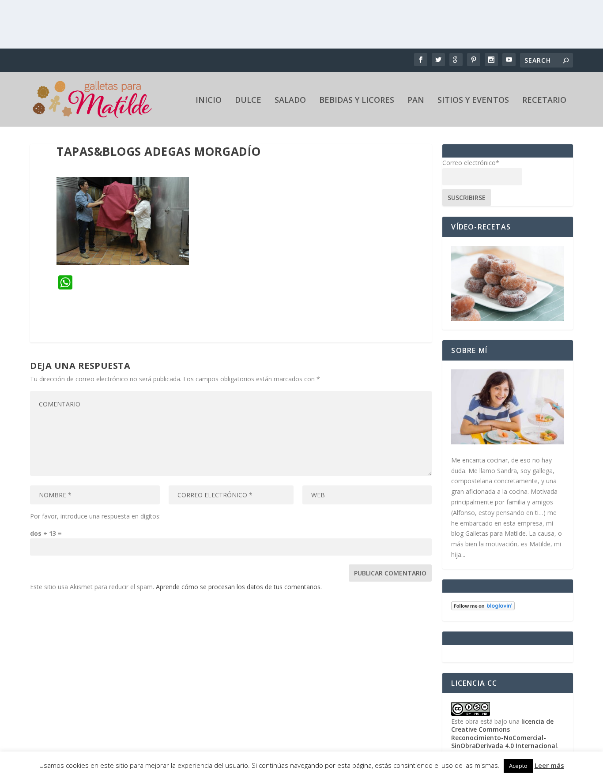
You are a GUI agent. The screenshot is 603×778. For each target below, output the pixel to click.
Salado (290, 100)
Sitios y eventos (473, 100)
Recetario (544, 100)
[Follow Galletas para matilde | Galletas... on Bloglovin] (483, 608)
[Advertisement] (301, 24)
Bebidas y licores (356, 100)
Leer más (549, 765)
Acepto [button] (518, 766)
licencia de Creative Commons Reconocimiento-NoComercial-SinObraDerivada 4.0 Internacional (504, 733)
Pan (415, 100)
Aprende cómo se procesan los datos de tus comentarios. (239, 587)
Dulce (248, 100)
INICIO (209, 100)
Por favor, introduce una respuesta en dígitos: (95, 516)
